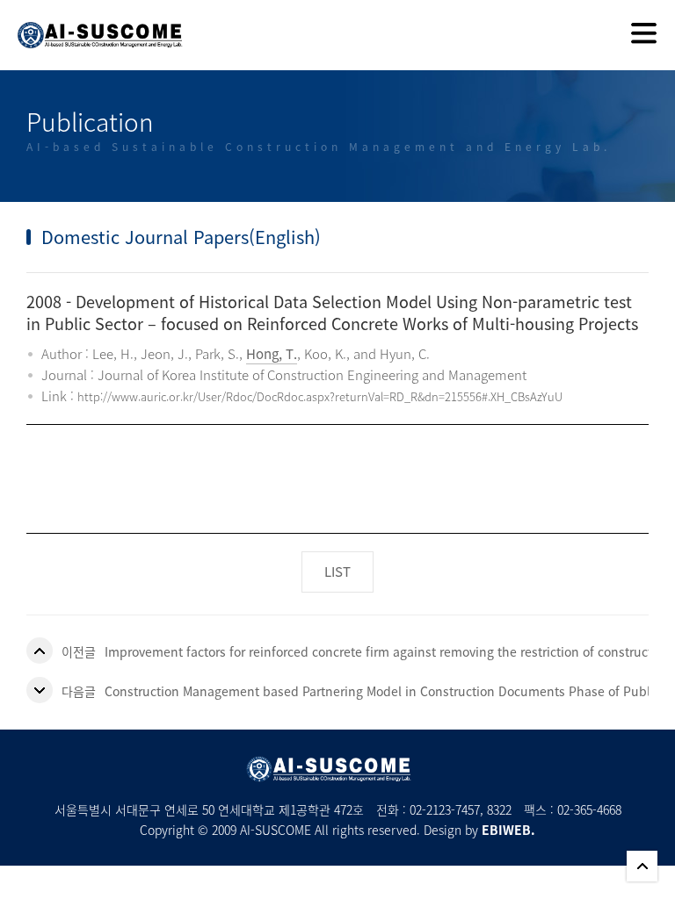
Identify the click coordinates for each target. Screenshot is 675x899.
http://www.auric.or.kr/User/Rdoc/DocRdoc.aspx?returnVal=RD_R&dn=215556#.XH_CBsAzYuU (319, 396)
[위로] (642, 866)
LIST (337, 571)
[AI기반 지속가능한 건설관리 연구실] (91, 24)
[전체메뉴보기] (644, 35)
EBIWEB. (508, 829)
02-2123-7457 (445, 809)
